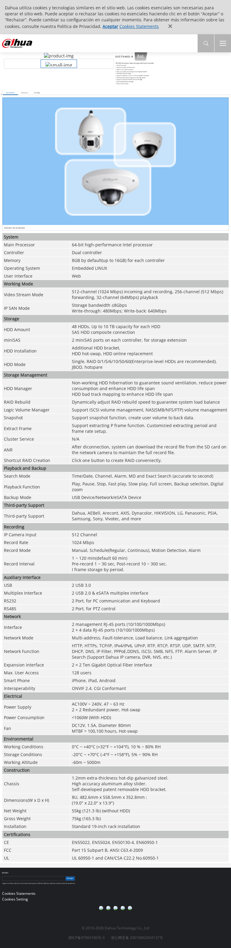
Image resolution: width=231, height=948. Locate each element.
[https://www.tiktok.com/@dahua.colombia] (130, 908)
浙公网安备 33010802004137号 (137, 937)
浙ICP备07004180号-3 (86, 937)
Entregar (70, 878)
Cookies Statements (139, 26)
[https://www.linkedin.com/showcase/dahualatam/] (115, 908)
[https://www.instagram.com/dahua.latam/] (123, 908)
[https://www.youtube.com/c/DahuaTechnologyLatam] (108, 908)
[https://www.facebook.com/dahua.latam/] (101, 908)
